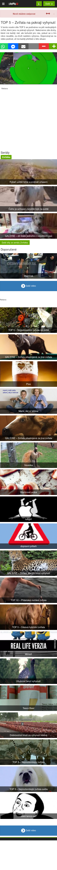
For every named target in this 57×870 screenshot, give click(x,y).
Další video (30, 285)
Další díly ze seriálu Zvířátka (15, 242)
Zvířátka (6, 157)
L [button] (39, 3)
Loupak (13, 4)
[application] (28, 68)
